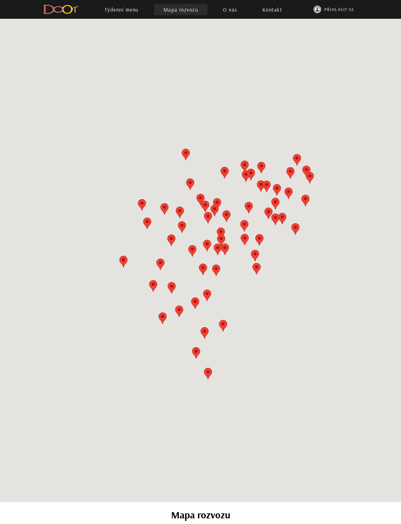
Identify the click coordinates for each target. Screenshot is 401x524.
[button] (225, 249)
